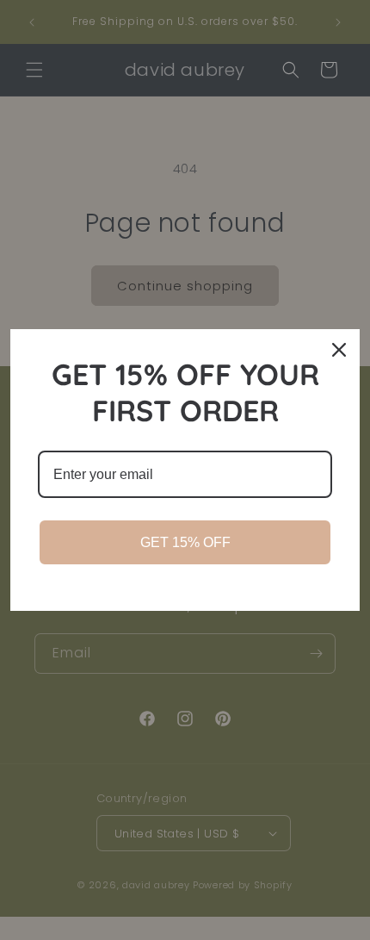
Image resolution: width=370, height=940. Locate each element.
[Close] (339, 349)
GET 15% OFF (185, 542)
